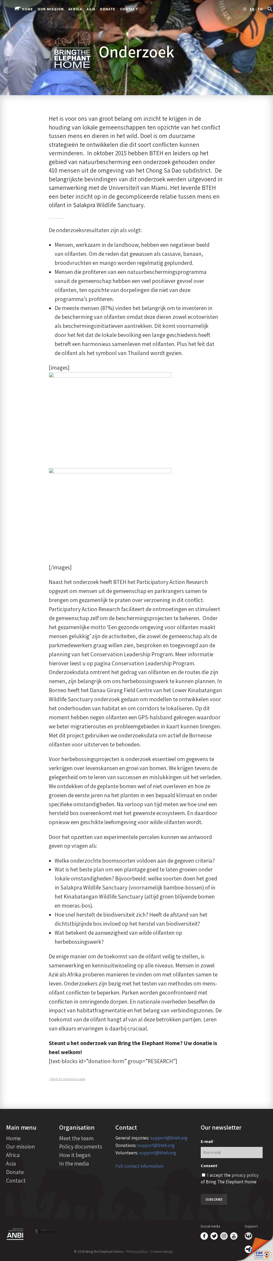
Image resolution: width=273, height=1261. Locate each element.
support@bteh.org (168, 1138)
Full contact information (139, 1166)
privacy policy (245, 1175)
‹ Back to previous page (67, 1079)
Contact (129, 8)
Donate (107, 8)
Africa (75, 8)
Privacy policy (136, 1251)
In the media (74, 1163)
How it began (75, 1155)
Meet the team (76, 1138)
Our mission (51, 8)
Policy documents (80, 1146)
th (260, 9)
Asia (91, 8)
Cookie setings (162, 1251)
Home (27, 8)
